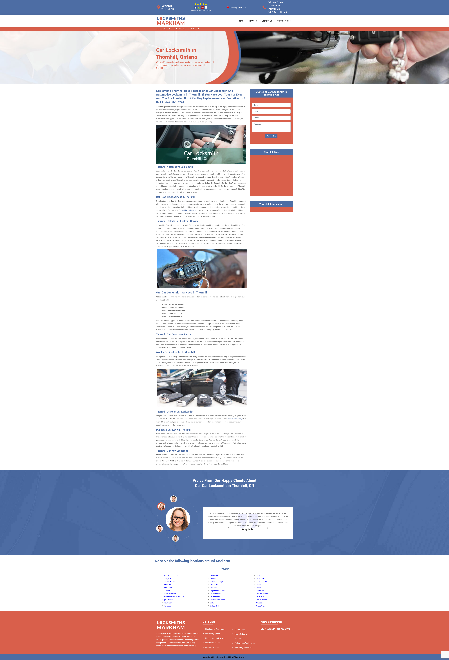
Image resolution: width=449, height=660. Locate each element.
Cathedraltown (261, 581)
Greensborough (215, 594)
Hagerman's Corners (217, 591)
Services (252, 20)
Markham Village (216, 581)
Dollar (212, 603)
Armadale (259, 603)
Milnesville (214, 575)
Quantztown (168, 600)
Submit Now (271, 136)
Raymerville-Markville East (174, 597)
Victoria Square (169, 581)
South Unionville (170, 594)
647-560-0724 (277, 12)
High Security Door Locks (214, 629)
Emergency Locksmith (243, 648)
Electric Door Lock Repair (215, 638)
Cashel (258, 584)
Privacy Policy (239, 629)
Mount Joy (168, 603)
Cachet (258, 587)
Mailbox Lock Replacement (244, 643)
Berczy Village (261, 600)
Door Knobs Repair (212, 647)
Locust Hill (214, 584)
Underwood (168, 587)
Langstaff (213, 587)
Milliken (213, 578)
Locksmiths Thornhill (223, 657)
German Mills (215, 597)
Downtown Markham (217, 600)
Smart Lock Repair (212, 643)
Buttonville (260, 591)
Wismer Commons (171, 575)
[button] (175, 538)
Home (240, 20)
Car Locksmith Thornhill (191, 29)
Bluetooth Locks (240, 634)
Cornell (258, 575)
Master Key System (212, 633)
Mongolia (167, 606)
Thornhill (167, 591)
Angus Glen (260, 606)
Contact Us (267, 20)
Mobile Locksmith (189, 210)
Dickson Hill (214, 606)
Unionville (167, 584)
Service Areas (284, 20)
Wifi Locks (238, 638)
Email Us (268, 629)
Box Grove (260, 597)
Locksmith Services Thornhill (171, 29)
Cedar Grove (260, 578)
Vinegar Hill (168, 578)
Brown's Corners (262, 594)
